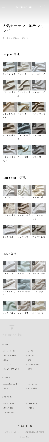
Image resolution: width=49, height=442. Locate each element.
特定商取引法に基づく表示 (34, 432)
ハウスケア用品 (33, 364)
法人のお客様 (32, 388)
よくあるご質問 (8, 412)
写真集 (5, 388)
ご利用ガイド (32, 403)
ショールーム (32, 384)
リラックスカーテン (10, 355)
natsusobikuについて (10, 384)
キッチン (31, 351)
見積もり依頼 (8, 408)
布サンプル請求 (8, 403)
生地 (29, 360)
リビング (31, 355)
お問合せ (31, 408)
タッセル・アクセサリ (11, 369)
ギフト (30, 369)
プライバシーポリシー (13, 432)
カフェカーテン (8, 364)
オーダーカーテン (9, 351)
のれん (5, 360)
